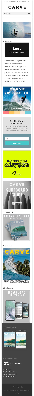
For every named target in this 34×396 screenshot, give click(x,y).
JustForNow (7, 42)
